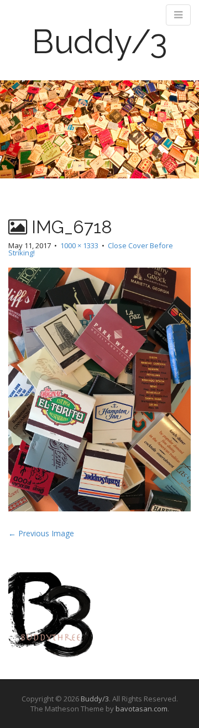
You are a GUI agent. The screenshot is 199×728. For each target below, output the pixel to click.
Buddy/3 (99, 41)
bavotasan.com (141, 709)
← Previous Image (41, 533)
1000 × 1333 (79, 245)
